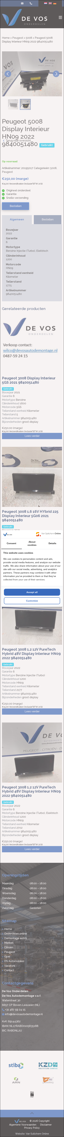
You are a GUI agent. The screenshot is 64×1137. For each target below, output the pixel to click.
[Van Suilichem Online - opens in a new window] (48, 534)
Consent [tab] (11, 543)
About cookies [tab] (32, 543)
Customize (32, 600)
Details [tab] (52, 543)
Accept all (32, 592)
